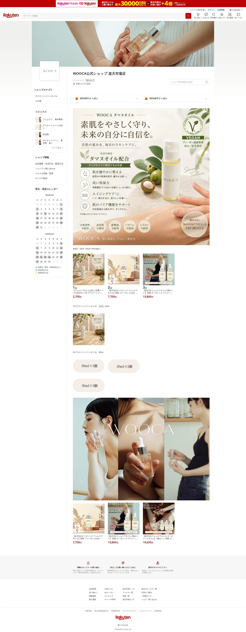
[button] (236, 10)
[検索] (188, 16)
